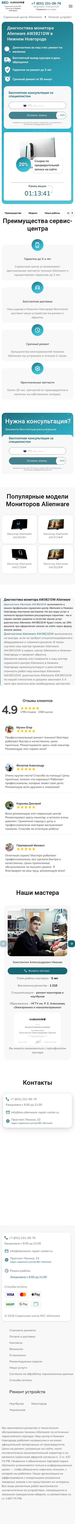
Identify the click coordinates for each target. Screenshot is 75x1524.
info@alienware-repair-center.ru (31, 1251)
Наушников (17, 1410)
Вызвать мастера (39, 970)
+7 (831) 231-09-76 (46, 3)
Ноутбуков (16, 1403)
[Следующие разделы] (72, 213)
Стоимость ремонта (22, 1330)
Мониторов (39, 1403)
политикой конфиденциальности (38, 124)
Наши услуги (18, 1367)
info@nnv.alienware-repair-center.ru (35, 1112)
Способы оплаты (20, 1380)
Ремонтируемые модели (25, 1361)
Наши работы (52, 213)
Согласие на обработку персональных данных (41, 1374)
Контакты (15, 1342)
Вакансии (16, 1349)
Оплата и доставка (22, 1336)
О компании (17, 1355)
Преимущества (13, 213)
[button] (71, 943)
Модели (33, 213)
